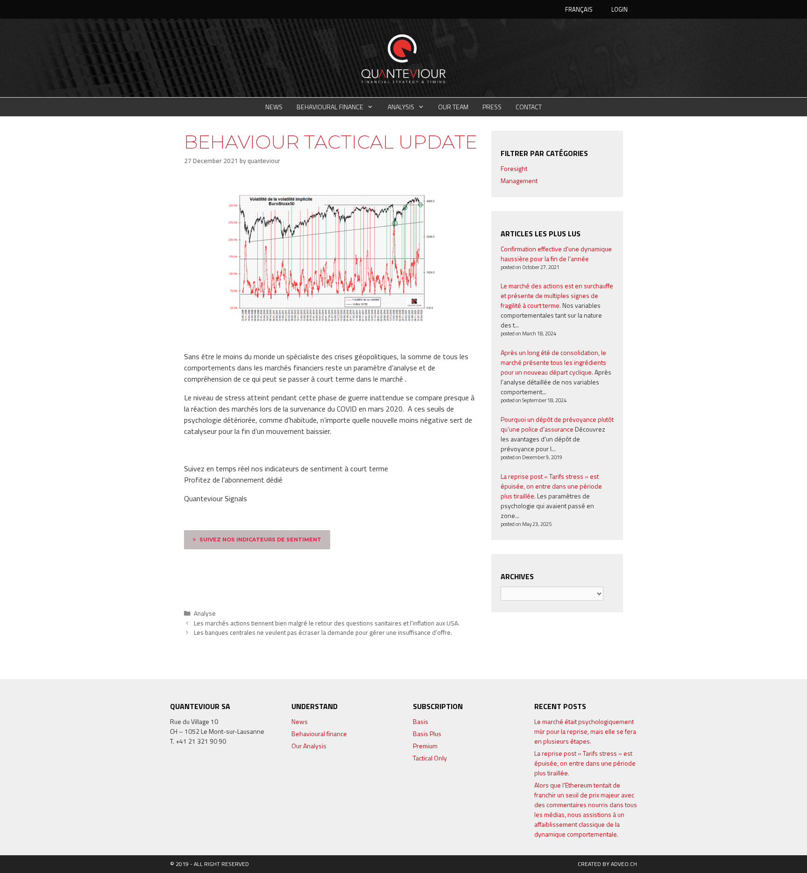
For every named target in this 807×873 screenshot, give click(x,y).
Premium (425, 746)
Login (619, 9)
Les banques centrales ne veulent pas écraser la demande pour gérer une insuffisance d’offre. (323, 632)
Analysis (401, 107)
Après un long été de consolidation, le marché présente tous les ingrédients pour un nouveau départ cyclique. (553, 362)
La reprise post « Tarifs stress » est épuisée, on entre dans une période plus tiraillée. (551, 486)
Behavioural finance (330, 107)
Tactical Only (430, 758)
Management (519, 180)
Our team (453, 107)
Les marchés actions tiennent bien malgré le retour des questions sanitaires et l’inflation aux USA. (327, 623)
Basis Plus (427, 733)
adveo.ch (624, 863)
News (274, 107)
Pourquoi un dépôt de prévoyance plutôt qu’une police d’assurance (557, 424)
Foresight (514, 168)
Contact (529, 107)
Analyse (205, 613)
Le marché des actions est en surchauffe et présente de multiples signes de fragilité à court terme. (557, 295)
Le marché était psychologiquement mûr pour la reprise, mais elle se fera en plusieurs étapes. (585, 731)
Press (492, 107)
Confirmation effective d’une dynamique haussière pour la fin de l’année (556, 253)
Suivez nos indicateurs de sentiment (260, 539)
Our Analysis (308, 746)
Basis (420, 721)
